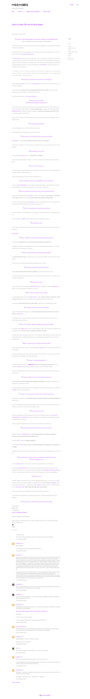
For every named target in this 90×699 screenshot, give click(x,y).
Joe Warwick (54, 415)
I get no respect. (15, 233)
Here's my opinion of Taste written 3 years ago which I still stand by (31, 611)
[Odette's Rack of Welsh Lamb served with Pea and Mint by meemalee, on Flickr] (36, 267)
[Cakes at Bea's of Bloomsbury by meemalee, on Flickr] (46, 180)
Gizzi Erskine (24, 417)
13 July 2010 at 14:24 (21, 665)
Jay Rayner (18, 463)
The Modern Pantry (25, 434)
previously (31, 201)
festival (69, 46)
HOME (13, 11)
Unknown (18, 555)
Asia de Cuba (20, 313)
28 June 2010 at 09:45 (21, 622)
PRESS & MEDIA (46, 11)
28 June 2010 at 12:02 (21, 632)
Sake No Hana (34, 297)
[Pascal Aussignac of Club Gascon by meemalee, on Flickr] (36, 151)
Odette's (23, 218)
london (69, 49)
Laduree (39, 484)
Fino (22, 440)
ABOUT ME (20, 11)
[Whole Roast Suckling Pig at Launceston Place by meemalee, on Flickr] (36, 102)
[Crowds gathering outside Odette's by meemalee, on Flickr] (36, 123)
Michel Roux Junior (35, 286)
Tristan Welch (71, 59)
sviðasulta (14, 389)
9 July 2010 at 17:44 (20, 652)
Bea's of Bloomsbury (22, 185)
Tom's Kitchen (15, 140)
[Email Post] (13, 525)
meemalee (20, 5)
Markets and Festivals (72, 51)
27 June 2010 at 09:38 (21, 539)
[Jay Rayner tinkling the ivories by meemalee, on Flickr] (36, 459)
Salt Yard (30, 195)
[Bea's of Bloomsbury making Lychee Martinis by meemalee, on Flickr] (30, 180)
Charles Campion (15, 417)
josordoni (18, 656)
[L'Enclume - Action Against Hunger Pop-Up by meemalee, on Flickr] (36, 360)
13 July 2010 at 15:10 (21, 679)
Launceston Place (35, 83)
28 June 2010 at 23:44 (21, 644)
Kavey (19, 128)
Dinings (22, 328)
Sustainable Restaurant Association (51, 470)
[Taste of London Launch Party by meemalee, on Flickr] (36, 411)
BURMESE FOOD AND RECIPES (33, 11)
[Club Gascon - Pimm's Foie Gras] (36, 166)
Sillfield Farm (31, 364)
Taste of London (16, 58)
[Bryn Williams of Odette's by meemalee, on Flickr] (36, 223)
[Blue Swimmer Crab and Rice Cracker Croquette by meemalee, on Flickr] (36, 292)
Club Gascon (22, 155)
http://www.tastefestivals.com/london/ (19, 512)
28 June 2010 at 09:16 (21, 600)
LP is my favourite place (31, 96)
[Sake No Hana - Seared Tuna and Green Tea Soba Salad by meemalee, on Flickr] (36, 307)
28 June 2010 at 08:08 (21, 590)
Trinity (21, 444)
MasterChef (55, 286)
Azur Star (19, 366)
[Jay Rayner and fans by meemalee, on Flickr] (36, 476)
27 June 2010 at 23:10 (21, 580)
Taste (69, 57)
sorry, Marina (43, 64)
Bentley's (54, 482)
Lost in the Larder (20, 626)
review (69, 55)
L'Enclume (41, 347)
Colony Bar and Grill (19, 487)
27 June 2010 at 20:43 (21, 550)
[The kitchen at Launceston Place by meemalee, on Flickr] (36, 100)
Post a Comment (16, 682)
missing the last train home (28, 54)
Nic (17, 648)
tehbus (22, 83)
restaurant (70, 53)
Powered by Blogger (45, 695)
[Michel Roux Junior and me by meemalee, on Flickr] (36, 282)
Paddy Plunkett (22, 468)
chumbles (18, 584)
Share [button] (69, 38)
